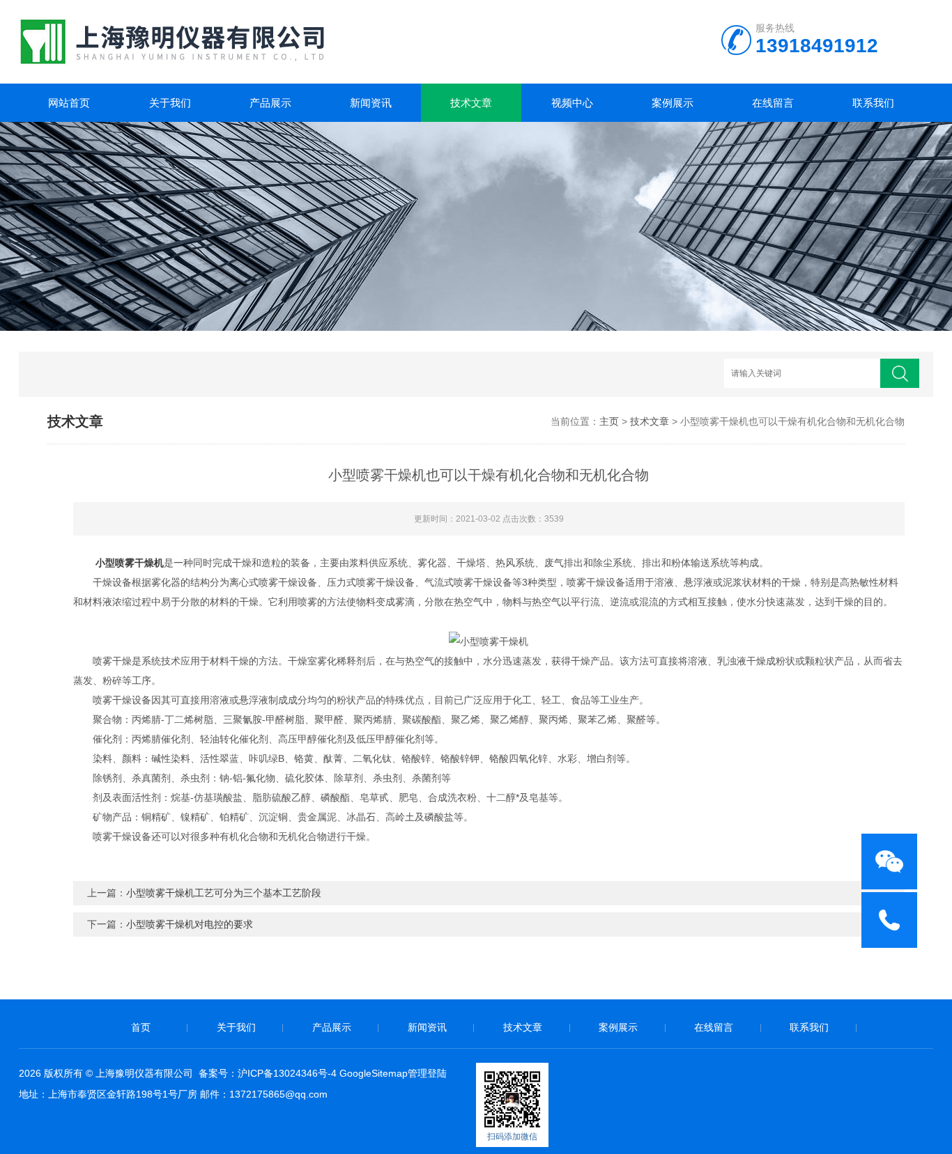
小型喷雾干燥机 (129, 562)
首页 (141, 1027)
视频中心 (572, 103)
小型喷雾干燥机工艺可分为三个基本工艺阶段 (223, 892)
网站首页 (69, 103)
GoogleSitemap (373, 1073)
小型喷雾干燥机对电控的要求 (189, 924)
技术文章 (471, 103)
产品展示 (270, 103)
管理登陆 (427, 1073)
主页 (609, 421)
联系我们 (873, 103)
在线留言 (773, 103)
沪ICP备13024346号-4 (287, 1073)
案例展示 (672, 103)
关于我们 (170, 103)
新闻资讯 (371, 103)
